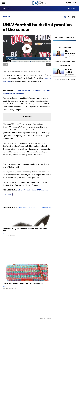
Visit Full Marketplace (45, 207)
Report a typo (7, 194)
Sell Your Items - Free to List (26, 207)
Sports (6, 17)
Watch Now (71, 3)
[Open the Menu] (3, 3)
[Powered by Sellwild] (48, 318)
